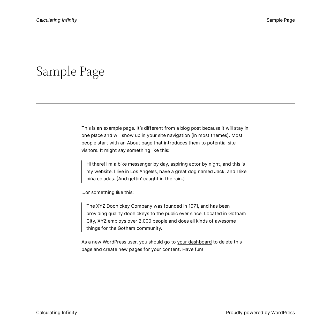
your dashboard (194, 242)
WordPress (283, 312)
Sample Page (281, 20)
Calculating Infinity (56, 20)
